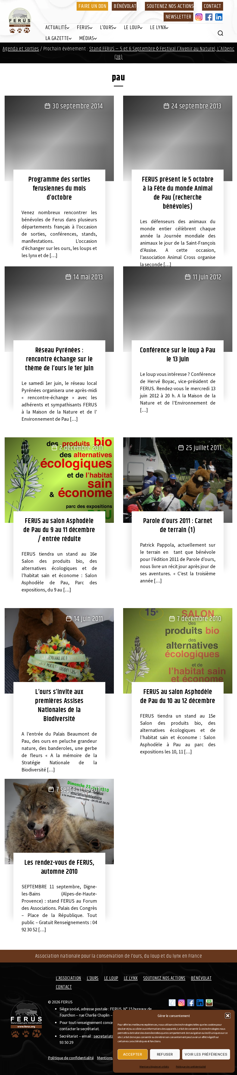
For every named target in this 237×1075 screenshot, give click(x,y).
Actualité (56, 27)
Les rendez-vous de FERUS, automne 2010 (59, 867)
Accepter (132, 1054)
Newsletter (178, 17)
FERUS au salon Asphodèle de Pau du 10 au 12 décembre (177, 696)
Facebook (209, 17)
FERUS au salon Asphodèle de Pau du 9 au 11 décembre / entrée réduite (59, 530)
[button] (227, 1015)
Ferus (83, 27)
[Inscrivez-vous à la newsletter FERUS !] (209, 1002)
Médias (86, 38)
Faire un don (92, 6)
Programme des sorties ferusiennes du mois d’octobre (59, 188)
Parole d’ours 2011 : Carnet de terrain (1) (177, 525)
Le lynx (158, 27)
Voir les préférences (206, 1054)
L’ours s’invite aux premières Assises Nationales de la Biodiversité (59, 705)
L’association (68, 978)
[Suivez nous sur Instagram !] (181, 1002)
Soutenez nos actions (170, 6)
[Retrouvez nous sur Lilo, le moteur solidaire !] (172, 1002)
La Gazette (57, 38)
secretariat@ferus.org (112, 1036)
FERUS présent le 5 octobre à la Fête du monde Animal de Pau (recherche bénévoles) (178, 193)
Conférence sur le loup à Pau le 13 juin (177, 355)
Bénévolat (125, 6)
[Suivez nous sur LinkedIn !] (199, 1002)
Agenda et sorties (21, 49)
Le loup (132, 27)
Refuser (165, 1054)
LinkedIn (219, 17)
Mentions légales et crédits (154, 1066)
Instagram (199, 17)
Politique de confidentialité (191, 1066)
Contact (212, 6)
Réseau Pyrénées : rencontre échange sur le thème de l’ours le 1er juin (59, 359)
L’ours (107, 27)
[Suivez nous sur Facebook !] (190, 1002)
